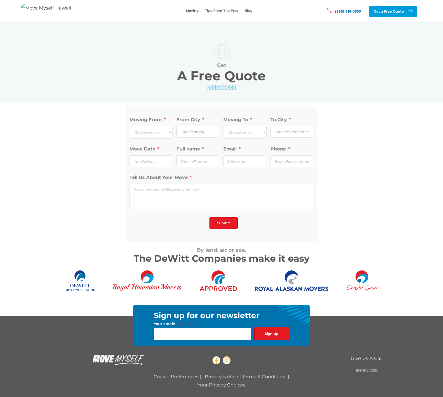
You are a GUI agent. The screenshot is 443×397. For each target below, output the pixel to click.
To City (280, 119)
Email (232, 149)
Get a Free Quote (389, 11)
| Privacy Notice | (222, 377)
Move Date (144, 149)
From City (190, 119)
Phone (280, 149)
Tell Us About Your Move (160, 177)
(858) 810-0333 (348, 11)
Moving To (237, 119)
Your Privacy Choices (221, 385)
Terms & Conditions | (265, 377)
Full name (190, 149)
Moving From (147, 119)
